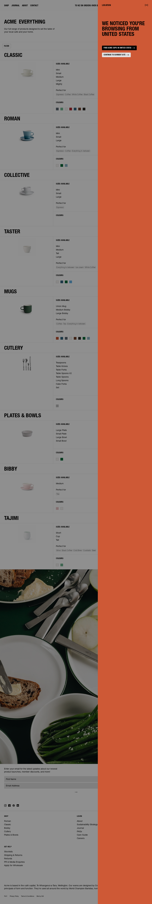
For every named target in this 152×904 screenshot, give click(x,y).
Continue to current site (114, 55)
